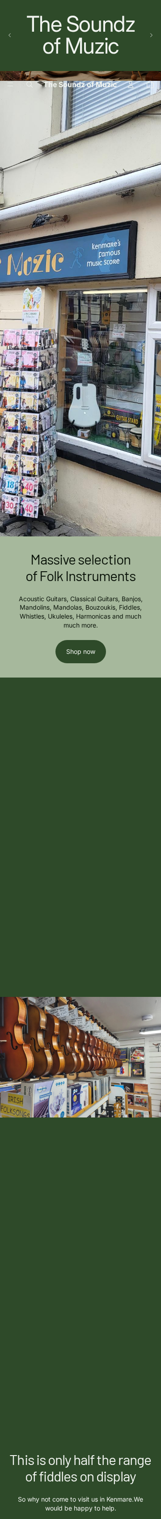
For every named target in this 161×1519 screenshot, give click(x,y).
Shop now (80, 651)
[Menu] (10, 84)
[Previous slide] (10, 35)
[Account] (130, 84)
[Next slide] (151, 35)
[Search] (29, 84)
